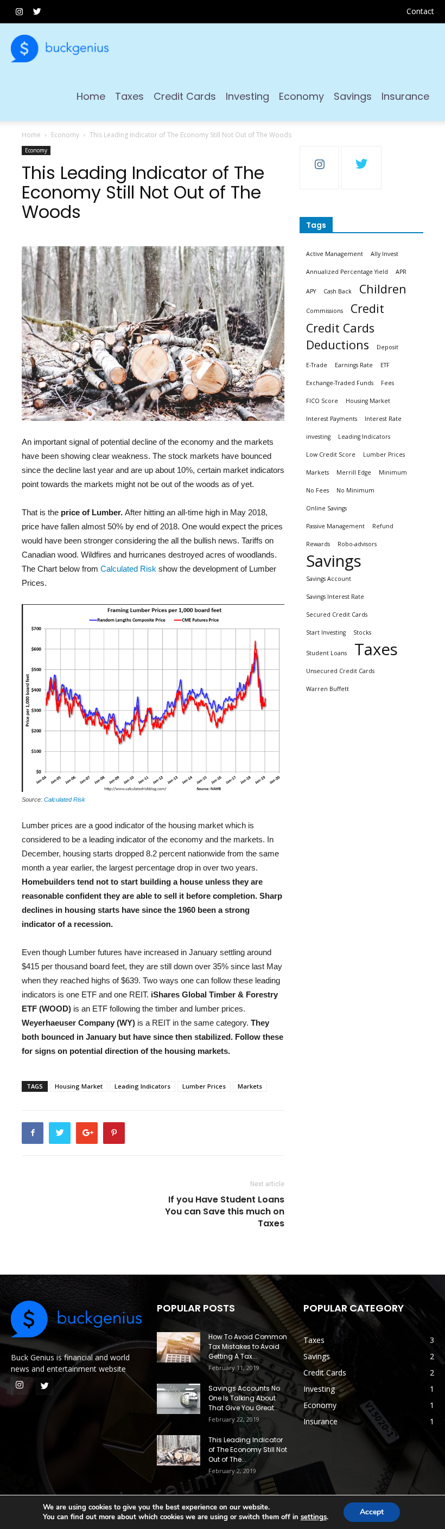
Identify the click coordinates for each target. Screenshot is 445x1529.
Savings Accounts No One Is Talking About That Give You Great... (244, 1398)
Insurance (405, 96)
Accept (372, 1512)
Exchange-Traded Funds (339, 383)
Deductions (337, 344)
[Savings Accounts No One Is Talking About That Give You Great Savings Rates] (178, 1399)
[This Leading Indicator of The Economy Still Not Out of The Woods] (178, 1450)
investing (318, 436)
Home (91, 96)
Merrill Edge (353, 472)
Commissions (324, 311)
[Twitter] (37, 11)
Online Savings (326, 508)
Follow (320, 154)
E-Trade (316, 365)
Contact (420, 11)
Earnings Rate (354, 365)
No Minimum (355, 490)
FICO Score (322, 401)
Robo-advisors (357, 544)
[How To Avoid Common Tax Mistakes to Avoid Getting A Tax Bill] (178, 1347)
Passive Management (335, 526)
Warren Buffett (327, 689)
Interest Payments (331, 419)
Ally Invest (384, 254)
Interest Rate (383, 419)
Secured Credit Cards (336, 614)
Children (382, 289)
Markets (250, 1086)
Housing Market (79, 1086)
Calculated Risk (128, 568)
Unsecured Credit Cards (340, 671)
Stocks (362, 632)
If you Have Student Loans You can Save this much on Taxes (224, 1212)
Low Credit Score (330, 454)
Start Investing (326, 632)
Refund (382, 526)
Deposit (387, 347)
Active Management (334, 254)
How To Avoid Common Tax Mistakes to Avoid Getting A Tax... (247, 1346)
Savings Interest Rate (335, 596)
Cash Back (337, 291)
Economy (301, 96)
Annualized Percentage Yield (347, 272)
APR (401, 272)
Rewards (318, 544)
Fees (387, 383)
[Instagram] (19, 11)
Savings (353, 96)
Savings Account (328, 579)
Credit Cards (185, 96)
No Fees (317, 490)
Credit (367, 308)
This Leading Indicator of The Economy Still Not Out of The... (247, 1449)
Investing (247, 96)
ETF (385, 365)
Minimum (393, 472)
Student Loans (326, 653)
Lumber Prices (204, 1086)
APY (311, 291)
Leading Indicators (142, 1086)
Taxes (129, 96)
